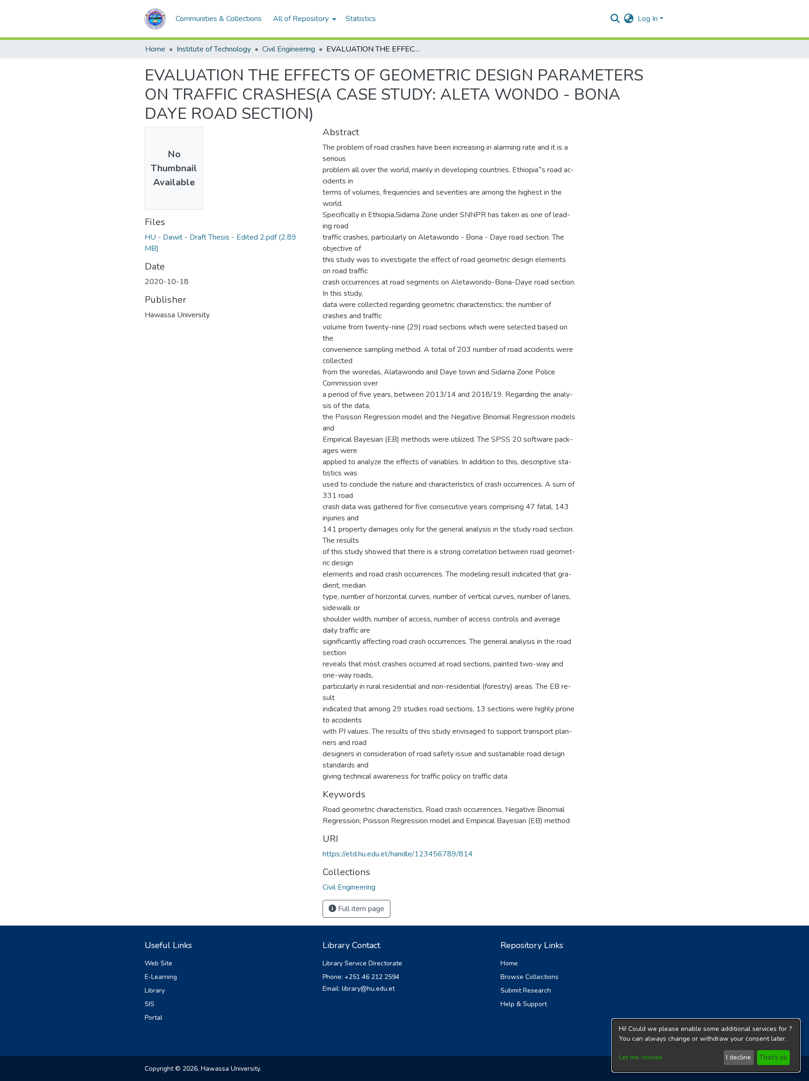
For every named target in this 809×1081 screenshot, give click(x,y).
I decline (738, 1057)
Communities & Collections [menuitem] (219, 19)
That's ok (773, 1057)
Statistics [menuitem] (361, 19)
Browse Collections (529, 976)
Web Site (158, 963)
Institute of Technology (214, 49)
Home (155, 49)
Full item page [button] (360, 909)
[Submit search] (615, 18)
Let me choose (640, 1057)
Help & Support (523, 1004)
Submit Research (525, 990)
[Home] (155, 18)
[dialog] (706, 1045)
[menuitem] (303, 18)
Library (155, 990)
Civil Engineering (288, 49)
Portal (153, 1017)
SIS (149, 1004)
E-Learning (161, 976)
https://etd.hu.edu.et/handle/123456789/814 (398, 854)
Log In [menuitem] (648, 19)
